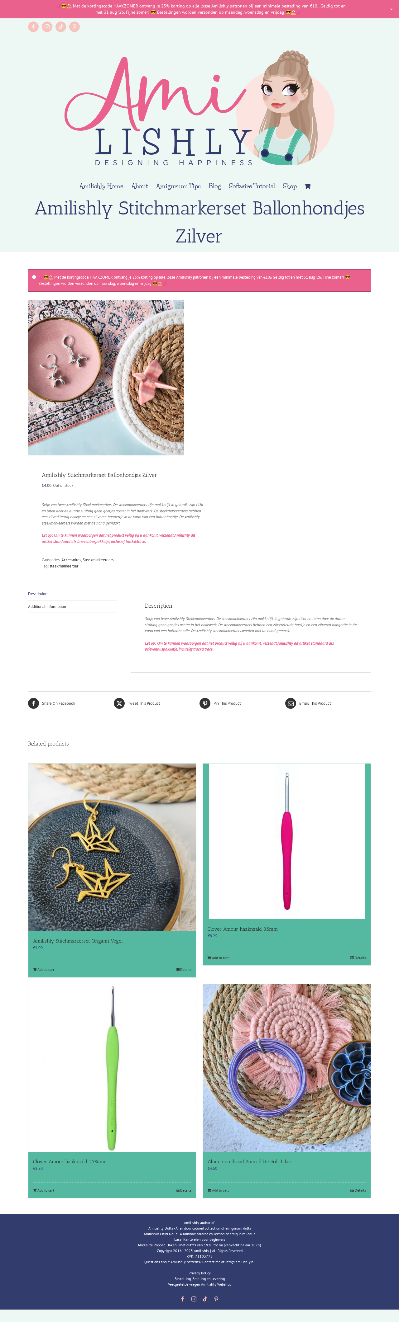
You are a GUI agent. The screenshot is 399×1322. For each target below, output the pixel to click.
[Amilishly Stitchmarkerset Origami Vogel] (112, 847)
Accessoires (71, 559)
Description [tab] (37, 593)
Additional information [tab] (47, 606)
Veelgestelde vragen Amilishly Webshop (199, 1284)
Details (185, 969)
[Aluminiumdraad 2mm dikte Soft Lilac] (287, 1068)
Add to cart (45, 969)
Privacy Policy (200, 1273)
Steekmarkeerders (98, 559)
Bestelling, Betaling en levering (200, 1278)
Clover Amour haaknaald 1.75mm (69, 1161)
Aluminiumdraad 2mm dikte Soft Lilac (249, 1161)
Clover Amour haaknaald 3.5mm (243, 929)
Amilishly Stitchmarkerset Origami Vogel (78, 941)
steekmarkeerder (64, 566)
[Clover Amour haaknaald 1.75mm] (112, 1068)
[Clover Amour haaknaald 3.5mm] (287, 841)
